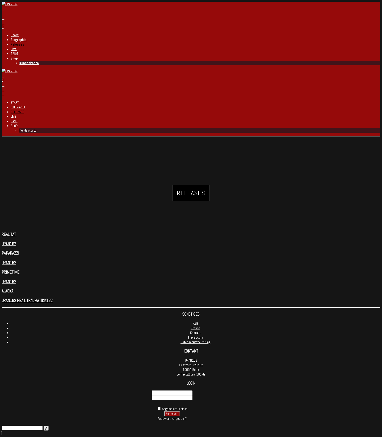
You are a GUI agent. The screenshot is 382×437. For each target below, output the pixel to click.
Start (15, 35)
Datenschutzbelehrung (195, 342)
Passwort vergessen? (172, 418)
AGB (195, 323)
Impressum (195, 337)
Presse (195, 328)
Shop (14, 58)
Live (14, 49)
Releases (18, 44)
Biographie (19, 39)
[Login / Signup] (3, 22)
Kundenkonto (29, 63)
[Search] (46, 428)
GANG (14, 53)
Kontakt (195, 332)
